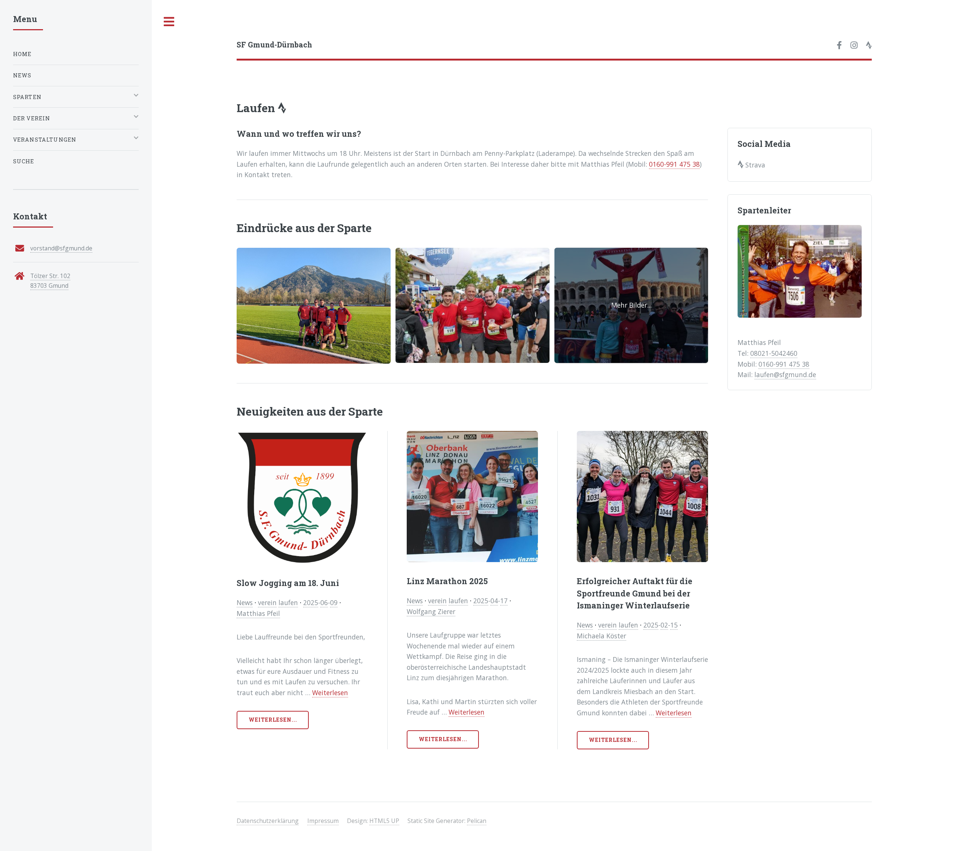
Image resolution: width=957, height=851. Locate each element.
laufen (288, 602)
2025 (310, 602)
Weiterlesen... (273, 719)
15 (674, 624)
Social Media (764, 143)
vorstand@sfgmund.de (61, 248)
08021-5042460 (773, 353)
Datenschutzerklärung (268, 821)
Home (22, 54)
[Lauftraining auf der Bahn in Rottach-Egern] (314, 306)
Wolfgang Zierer (431, 611)
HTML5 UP (384, 821)
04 (494, 600)
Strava (754, 164)
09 (334, 602)
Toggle (169, 22)
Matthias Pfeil (258, 613)
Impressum (323, 821)
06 (324, 602)
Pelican (476, 821)
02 (664, 624)
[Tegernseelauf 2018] (473, 305)
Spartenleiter (764, 210)
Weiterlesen (330, 692)
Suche (23, 161)
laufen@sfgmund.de (785, 374)
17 (504, 600)
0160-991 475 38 (674, 164)
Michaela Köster (601, 635)
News (245, 602)
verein (267, 602)
